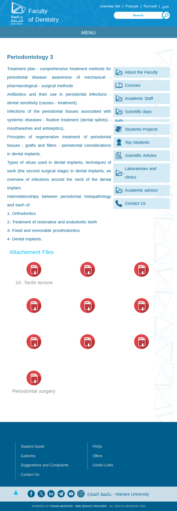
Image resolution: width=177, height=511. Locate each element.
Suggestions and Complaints (44, 465)
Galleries (28, 456)
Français (132, 6)
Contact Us (30, 474)
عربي (165, 6)
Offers (97, 456)
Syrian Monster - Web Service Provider (78, 506)
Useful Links (103, 465)
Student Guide (32, 446)
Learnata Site (110, 6)
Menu (88, 32)
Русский (150, 6)
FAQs (97, 446)
